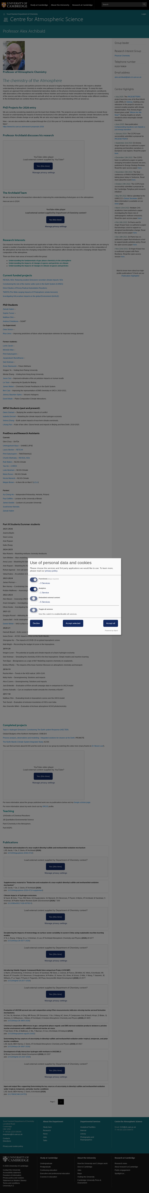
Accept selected (73, 623)
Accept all (110, 623)
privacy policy (51, 571)
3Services (44, 583)
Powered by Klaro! (111, 631)
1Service (44, 592)
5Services (44, 602)
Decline (36, 623)
